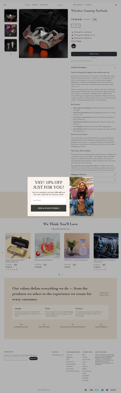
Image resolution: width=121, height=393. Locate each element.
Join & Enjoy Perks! (48, 208)
